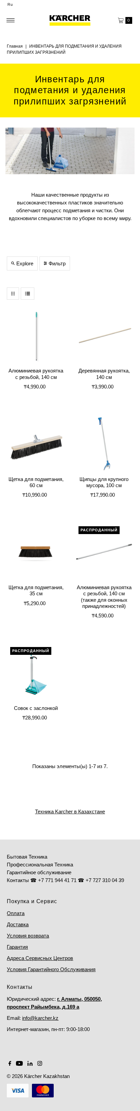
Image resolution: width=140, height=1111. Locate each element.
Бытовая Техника (27, 857)
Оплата (15, 913)
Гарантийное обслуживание (39, 872)
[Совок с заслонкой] (36, 673)
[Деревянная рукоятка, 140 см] (104, 335)
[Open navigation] (10, 20)
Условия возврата (28, 936)
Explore (24, 263)
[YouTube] (19, 1064)
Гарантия (17, 947)
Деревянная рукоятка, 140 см (104, 374)
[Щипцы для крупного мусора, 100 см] (104, 444)
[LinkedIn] (30, 1064)
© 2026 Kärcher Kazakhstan (38, 1076)
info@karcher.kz (40, 1018)
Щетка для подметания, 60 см (36, 482)
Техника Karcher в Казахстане (70, 811)
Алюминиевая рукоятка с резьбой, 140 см (35, 374)
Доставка (18, 924)
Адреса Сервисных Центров (40, 958)
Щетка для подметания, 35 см (36, 590)
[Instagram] (39, 1064)
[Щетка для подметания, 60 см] (36, 444)
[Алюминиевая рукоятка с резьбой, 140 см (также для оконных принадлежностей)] (104, 552)
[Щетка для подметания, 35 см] (36, 552)
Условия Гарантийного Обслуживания (51, 969)
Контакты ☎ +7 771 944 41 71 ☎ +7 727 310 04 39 (65, 880)
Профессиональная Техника (40, 864)
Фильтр (57, 263)
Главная (15, 46)
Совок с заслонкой (36, 708)
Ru (10, 4)
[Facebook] (9, 1064)
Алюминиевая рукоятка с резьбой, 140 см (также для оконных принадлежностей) (104, 596)
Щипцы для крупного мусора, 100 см (104, 482)
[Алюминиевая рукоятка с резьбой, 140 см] (36, 335)
